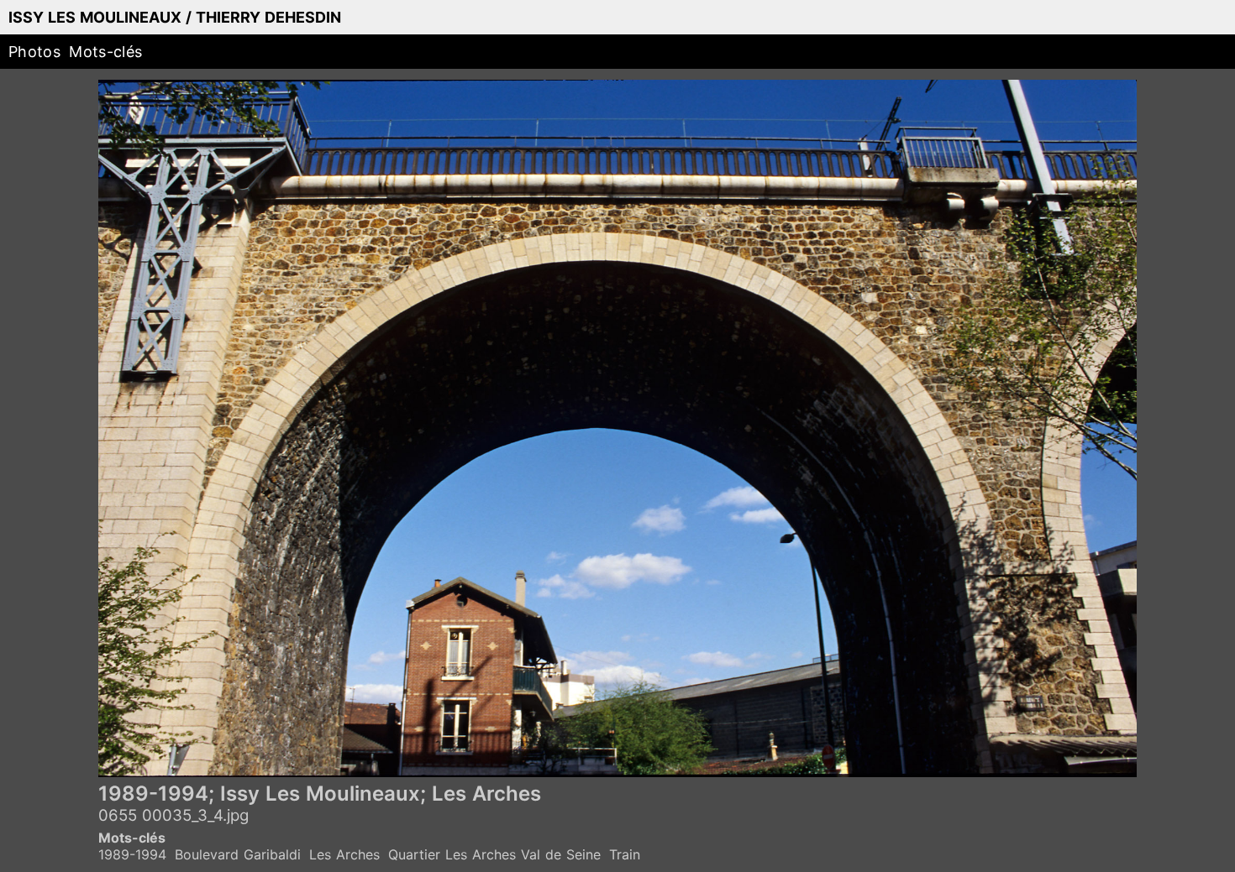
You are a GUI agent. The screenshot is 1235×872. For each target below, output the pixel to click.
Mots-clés (105, 51)
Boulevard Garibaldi (238, 854)
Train (624, 854)
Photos (34, 51)
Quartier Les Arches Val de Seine (494, 854)
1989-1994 (132, 854)
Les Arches (344, 854)
